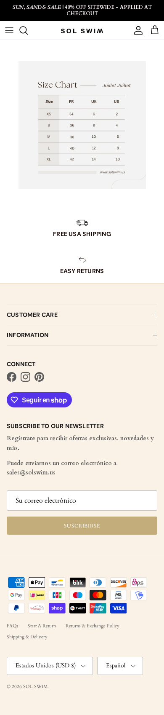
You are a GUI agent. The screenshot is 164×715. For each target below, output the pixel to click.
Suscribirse (82, 525)
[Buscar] (28, 30)
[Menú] (9, 30)
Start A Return (42, 626)
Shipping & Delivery (27, 637)
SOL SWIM (35, 686)
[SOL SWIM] (82, 31)
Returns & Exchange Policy (92, 626)
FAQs (12, 626)
